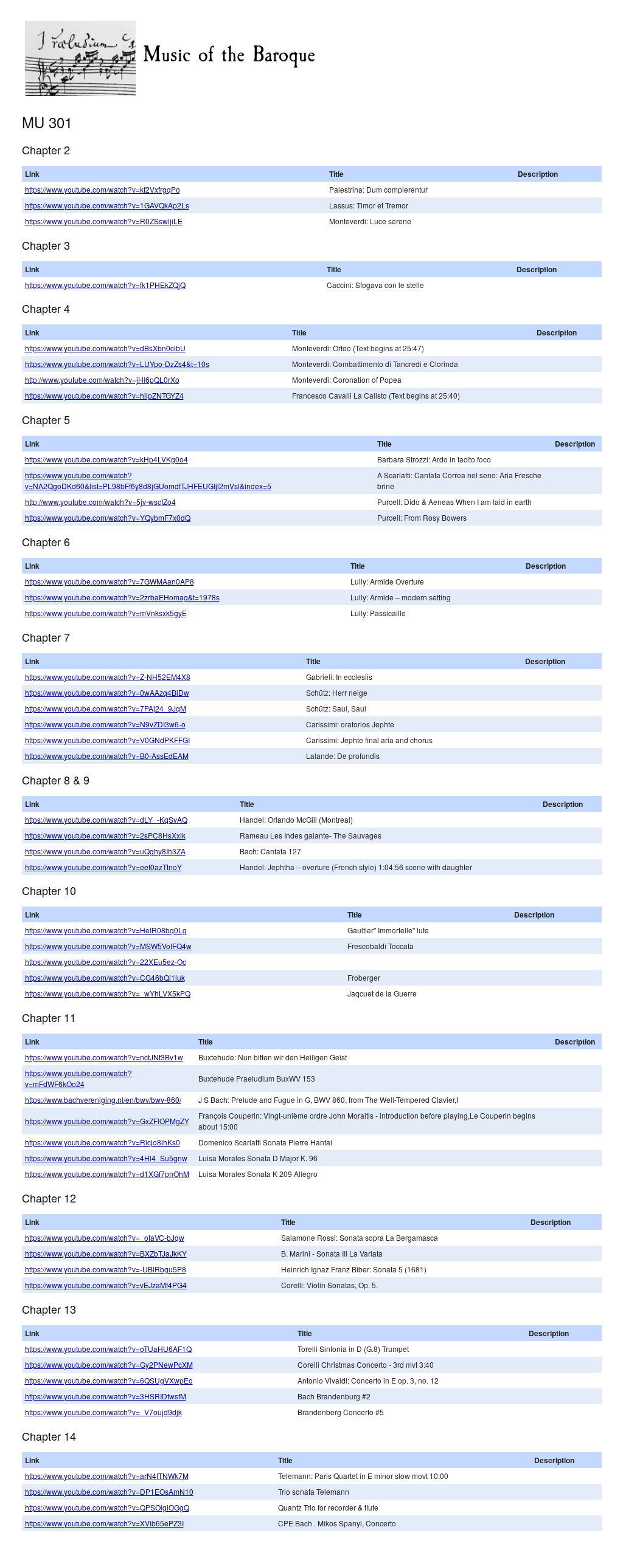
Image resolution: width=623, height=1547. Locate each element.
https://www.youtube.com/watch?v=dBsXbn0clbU (105, 348)
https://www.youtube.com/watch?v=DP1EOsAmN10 (109, 1491)
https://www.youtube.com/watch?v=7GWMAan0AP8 (109, 581)
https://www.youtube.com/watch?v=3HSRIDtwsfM (105, 1396)
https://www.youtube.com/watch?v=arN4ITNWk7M (107, 1475)
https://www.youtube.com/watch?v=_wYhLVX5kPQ (107, 993)
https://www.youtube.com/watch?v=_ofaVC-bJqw (104, 1237)
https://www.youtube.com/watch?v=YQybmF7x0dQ (107, 517)
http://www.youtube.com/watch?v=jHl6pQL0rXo (102, 379)
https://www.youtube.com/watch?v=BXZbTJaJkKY (106, 1253)
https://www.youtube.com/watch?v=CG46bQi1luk (105, 977)
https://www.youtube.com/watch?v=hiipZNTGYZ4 (104, 395)
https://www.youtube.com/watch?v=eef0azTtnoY (103, 867)
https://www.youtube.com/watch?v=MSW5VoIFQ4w (108, 946)
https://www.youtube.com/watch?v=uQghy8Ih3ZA (105, 851)
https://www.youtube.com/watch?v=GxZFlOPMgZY (107, 1121)
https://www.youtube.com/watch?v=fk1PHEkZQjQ (105, 285)
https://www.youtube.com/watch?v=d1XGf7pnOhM (107, 1173)
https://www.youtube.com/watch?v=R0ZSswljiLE (104, 221)
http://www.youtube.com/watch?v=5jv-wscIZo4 (100, 501)
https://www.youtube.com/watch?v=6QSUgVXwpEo (109, 1380)
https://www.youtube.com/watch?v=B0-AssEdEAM (107, 755)
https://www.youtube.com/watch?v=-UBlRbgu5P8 (105, 1269)
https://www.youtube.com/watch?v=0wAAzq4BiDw (107, 692)
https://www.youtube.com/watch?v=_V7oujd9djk (103, 1412)
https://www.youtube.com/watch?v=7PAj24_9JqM (105, 708)
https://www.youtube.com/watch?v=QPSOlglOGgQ (107, 1507)
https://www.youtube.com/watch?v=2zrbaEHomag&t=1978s (122, 597)
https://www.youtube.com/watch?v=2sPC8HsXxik (105, 835)
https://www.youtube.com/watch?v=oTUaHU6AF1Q (108, 1348)
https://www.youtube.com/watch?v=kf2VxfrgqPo (102, 189)
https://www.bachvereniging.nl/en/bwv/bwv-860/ (103, 1099)
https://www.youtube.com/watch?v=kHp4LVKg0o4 (106, 459)
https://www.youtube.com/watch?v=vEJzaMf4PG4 (106, 1285)
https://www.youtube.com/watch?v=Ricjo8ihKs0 (102, 1142)
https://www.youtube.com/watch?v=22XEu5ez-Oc (105, 961)
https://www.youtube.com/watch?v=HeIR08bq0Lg (106, 930)
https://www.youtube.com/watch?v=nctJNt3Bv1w (104, 1057)
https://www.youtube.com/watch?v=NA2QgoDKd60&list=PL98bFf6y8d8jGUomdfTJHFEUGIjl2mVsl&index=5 (148, 480)
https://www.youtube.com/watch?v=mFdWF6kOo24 (78, 1078)
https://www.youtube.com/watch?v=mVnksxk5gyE (106, 613)
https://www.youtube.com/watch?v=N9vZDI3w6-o (105, 724)
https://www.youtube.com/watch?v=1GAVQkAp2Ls (107, 205)
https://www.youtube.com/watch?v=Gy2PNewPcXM (109, 1364)
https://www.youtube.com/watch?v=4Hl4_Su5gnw (106, 1158)
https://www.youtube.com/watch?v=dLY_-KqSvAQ (106, 819)
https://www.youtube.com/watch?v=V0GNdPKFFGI (107, 740)
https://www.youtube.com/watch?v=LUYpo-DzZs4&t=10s (117, 363)
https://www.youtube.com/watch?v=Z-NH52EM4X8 (107, 676)
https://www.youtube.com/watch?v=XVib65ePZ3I (104, 1523)
